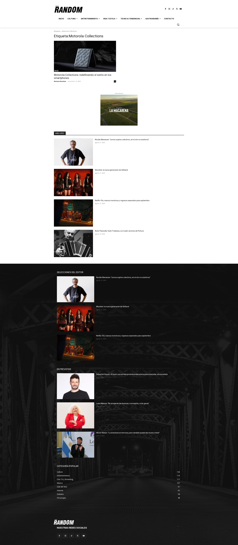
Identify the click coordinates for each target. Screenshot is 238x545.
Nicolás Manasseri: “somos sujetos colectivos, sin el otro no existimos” (122, 140)
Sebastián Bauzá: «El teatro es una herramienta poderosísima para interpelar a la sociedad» (132, 374)
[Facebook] (165, 9)
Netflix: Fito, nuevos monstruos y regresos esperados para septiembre (122, 200)
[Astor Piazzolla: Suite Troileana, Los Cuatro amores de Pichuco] (73, 243)
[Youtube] (180, 9)
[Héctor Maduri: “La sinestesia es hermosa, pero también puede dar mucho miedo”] (75, 445)
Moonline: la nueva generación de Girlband (111, 170)
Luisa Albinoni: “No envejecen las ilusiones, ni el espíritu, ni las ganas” (122, 403)
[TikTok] (173, 9)
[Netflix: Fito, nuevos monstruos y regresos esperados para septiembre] (73, 213)
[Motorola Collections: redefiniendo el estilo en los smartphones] (85, 56)
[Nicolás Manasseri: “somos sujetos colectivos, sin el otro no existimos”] (73, 152)
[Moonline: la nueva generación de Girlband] (73, 182)
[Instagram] (169, 9)
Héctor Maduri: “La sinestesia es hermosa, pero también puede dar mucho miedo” (128, 433)
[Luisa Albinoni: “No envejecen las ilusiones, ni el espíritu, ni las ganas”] (75, 415)
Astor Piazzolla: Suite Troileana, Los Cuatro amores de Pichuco (119, 231)
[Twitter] (176, 9)
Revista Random (60, 81)
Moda (56, 71)
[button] (178, 25)
